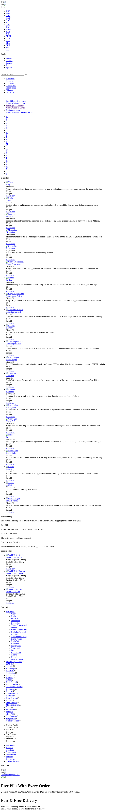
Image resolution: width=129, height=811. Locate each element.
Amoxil (9, 469)
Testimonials (11, 88)
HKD (8, 29)
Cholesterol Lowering (14, 687)
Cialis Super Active (13, 344)
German (9, 61)
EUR (8, 13)
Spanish (9, 67)
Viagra (8, 184)
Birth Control (11, 682)
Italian (8, 65)
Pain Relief (10, 709)
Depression (10, 689)
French (9, 63)
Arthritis (9, 677)
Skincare (9, 712)
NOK (8, 38)
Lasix (8, 437)
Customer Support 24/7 (10, 775)
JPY (7, 34)
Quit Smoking (11, 716)
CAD (8, 20)
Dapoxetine (10, 248)
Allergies (9, 666)
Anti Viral (10, 671)
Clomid (9, 485)
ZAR (8, 50)
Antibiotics (10, 673)
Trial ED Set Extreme (14, 573)
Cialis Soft (10, 376)
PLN (8, 43)
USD (8, 11)
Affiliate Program (13, 761)
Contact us (10, 92)
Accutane (10, 391)
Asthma (9, 680)
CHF (8, 25)
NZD (8, 41)
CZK (8, 27)
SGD (8, 47)
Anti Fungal (11, 668)
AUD (8, 18)
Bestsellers (10, 79)
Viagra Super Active (14, 296)
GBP (8, 16)
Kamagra (9, 328)
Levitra (9, 280)
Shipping (9, 90)
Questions (10, 83)
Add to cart (10, 196)
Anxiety (9, 675)
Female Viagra (12, 501)
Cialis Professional (13, 312)
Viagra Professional (14, 264)
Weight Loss (11, 718)
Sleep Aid (10, 714)
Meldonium (10, 232)
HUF (8, 31)
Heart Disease (11, 698)
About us (9, 81)
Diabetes (9, 691)
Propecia (9, 216)
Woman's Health (12, 721)
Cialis (8, 200)
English (9, 58)
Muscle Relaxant (12, 705)
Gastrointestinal (12, 693)
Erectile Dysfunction (14, 662)
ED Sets (9, 664)
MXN (8, 36)
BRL (8, 22)
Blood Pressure (12, 684)
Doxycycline (11, 407)
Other (8, 707)
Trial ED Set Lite (13, 591)
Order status (11, 85)
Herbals (9, 700)
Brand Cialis (11, 453)
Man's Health (11, 703)
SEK (8, 45)
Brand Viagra (11, 360)
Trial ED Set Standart (14, 557)
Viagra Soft (10, 421)
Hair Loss (10, 696)
